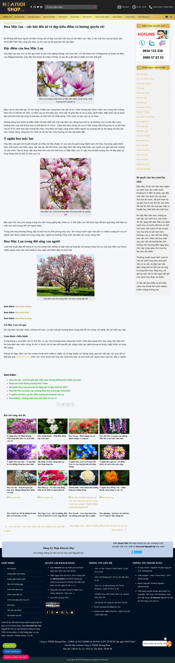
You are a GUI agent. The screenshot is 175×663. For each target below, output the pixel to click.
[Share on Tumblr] (72, 405)
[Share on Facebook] (59, 405)
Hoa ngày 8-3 (143, 121)
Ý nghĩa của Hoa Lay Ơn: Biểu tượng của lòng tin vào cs (36, 394)
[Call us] (67, 612)
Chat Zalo (9, 645)
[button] (166, 17)
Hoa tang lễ (63, 17)
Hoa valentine (143, 140)
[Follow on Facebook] (31, 7)
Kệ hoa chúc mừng (102, 17)
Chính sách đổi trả (14, 595)
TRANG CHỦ (7, 17)
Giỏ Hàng (11, 605)
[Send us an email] (41, 7)
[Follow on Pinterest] (72, 612)
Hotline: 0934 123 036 (16, 657)
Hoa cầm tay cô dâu (145, 116)
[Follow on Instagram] (35, 7)
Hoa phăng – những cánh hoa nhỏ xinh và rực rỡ (33, 398)
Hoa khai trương (33, 17)
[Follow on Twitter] (38, 7)
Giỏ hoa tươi (87, 17)
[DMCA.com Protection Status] (52, 604)
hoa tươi (30, 626)
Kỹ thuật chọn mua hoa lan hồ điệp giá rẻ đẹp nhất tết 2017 (38, 387)
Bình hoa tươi (142, 145)
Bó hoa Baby (117, 17)
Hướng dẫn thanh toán (16, 579)
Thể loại (140, 88)
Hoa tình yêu (142, 131)
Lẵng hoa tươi (143, 164)
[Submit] (95, 7)
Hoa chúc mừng (23, 306)
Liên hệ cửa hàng (14, 610)
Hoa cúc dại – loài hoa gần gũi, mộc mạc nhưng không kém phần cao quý (45, 380)
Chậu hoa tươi (143, 150)
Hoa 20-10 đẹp (143, 135)
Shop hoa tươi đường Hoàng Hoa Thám (28, 383)
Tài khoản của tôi (14, 615)
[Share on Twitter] (63, 405)
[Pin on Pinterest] (68, 405)
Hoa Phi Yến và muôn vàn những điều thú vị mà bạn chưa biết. (40, 390)
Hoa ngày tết (142, 126)
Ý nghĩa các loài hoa (13, 23)
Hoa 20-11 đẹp (143, 112)
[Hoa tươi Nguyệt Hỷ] (14, 7)
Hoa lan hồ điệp (49, 17)
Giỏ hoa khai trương (145, 79)
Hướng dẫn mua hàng (16, 574)
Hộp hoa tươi (142, 159)
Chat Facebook (12, 651)
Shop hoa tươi (23, 356)
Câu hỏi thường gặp (15, 584)
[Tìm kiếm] (171, 16)
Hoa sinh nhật (19, 17)
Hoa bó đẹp (75, 17)
